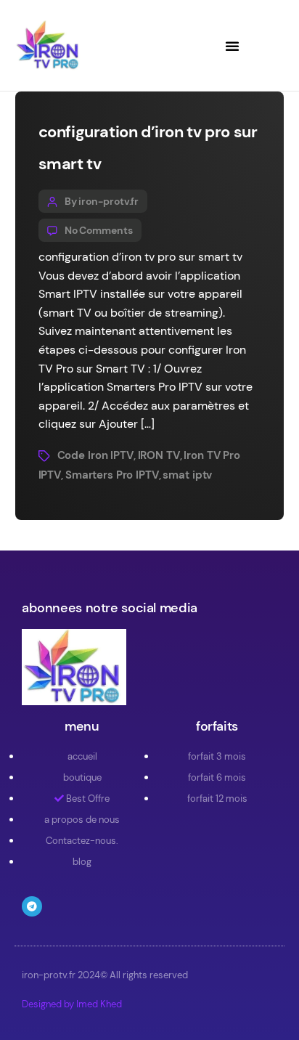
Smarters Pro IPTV (112, 475)
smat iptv (187, 475)
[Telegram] (32, 906)
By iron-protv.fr (102, 201)
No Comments (99, 230)
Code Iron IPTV (95, 455)
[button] (232, 46)
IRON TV (159, 455)
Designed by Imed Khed (72, 1004)
